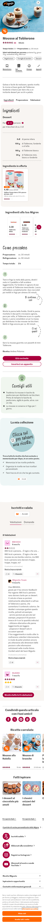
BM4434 (16, 541)
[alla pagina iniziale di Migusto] (9, 2)
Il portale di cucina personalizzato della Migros (21, 827)
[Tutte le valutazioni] (8, 43)
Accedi (24, 479)
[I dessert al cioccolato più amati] (11, 800)
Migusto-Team (19, 579)
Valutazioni (35, 100)
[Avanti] (39, 227)
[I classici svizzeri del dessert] (31, 800)
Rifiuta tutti (22, 913)
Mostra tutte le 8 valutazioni (18, 694)
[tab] (22, 876)
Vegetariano (8, 58)
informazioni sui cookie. (30, 909)
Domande (29, 522)
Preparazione (22, 100)
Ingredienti (9, 100)
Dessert (39, 58)
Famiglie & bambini (24, 58)
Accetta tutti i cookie (22, 919)
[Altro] (37, 574)
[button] (7, 543)
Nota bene (23, 123)
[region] (22, 905)
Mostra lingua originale (13, 569)
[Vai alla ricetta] (11, 751)
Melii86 (16, 672)
